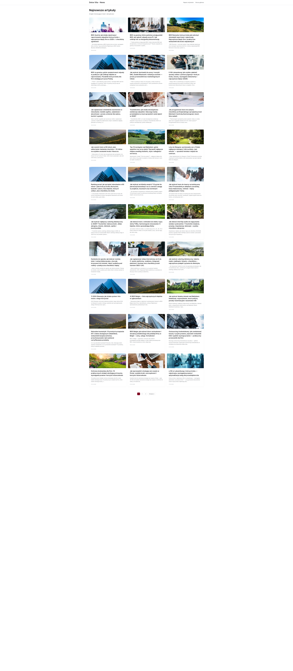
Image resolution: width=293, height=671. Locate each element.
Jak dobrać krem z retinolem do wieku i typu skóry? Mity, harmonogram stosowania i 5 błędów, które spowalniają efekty (146, 224)
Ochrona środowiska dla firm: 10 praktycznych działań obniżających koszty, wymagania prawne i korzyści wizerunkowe (107, 373)
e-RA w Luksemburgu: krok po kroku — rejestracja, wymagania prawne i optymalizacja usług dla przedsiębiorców (184, 373)
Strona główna (199, 2)
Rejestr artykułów (188, 2)
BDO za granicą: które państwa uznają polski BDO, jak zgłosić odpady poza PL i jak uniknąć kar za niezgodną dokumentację (146, 37)
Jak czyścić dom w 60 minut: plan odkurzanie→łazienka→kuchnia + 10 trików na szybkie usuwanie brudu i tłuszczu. (106, 149)
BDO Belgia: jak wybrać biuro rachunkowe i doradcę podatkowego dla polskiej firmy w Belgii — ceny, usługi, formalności (145, 334)
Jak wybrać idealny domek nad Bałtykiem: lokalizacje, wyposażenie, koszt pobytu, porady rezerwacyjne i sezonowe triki (184, 298)
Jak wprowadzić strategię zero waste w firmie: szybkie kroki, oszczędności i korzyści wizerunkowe (144, 373)
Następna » (152, 393)
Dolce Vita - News (97, 2)
